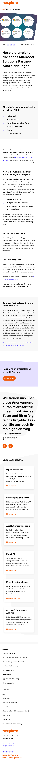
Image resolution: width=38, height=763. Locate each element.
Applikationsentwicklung (11, 679)
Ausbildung (6, 698)
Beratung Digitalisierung (10, 666)
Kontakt (5, 707)
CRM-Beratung (7, 674)
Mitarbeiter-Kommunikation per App (15, 657)
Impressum (6, 715)
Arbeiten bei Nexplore (10, 702)
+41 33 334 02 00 (8, 743)
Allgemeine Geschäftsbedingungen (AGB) (16, 711)
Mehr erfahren (9, 378)
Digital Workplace (8, 670)
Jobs (4, 694)
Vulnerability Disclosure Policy (12, 724)
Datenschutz (6, 719)
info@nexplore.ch (8, 746)
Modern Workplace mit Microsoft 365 (15, 662)
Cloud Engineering (8, 683)
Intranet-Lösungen (9, 653)
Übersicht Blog (12, 9)
